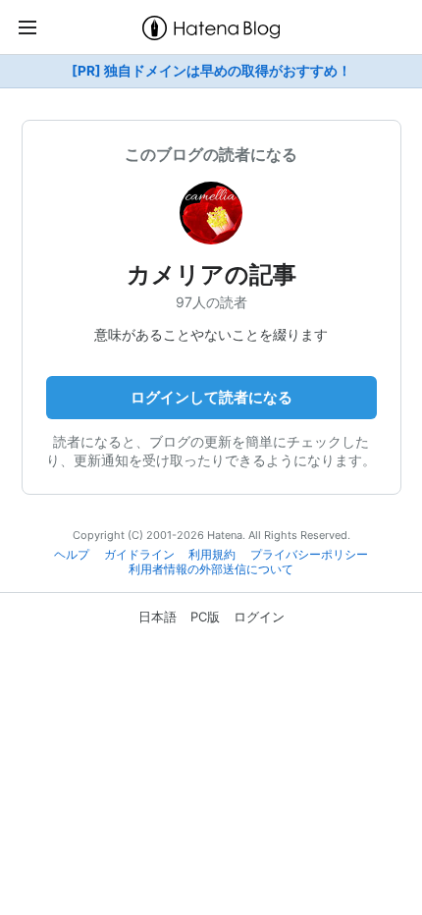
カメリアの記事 (211, 274)
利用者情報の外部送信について (211, 569)
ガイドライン (139, 555)
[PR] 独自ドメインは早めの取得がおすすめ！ (211, 71)
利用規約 (212, 555)
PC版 (205, 616)
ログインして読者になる (211, 397)
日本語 (157, 616)
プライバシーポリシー (309, 555)
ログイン (259, 616)
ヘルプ (71, 555)
